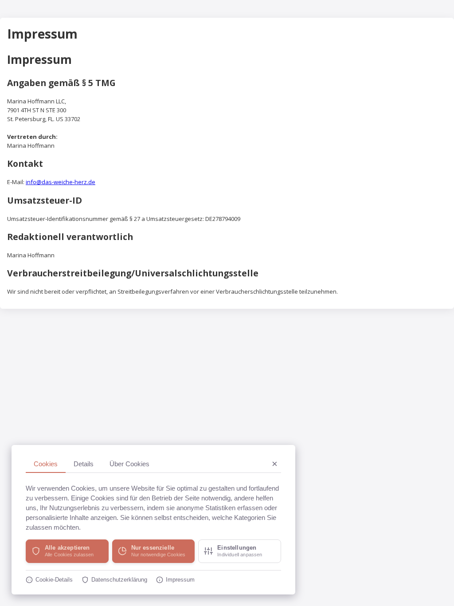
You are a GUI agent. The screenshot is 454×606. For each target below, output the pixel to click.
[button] (67, 551)
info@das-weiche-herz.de (60, 182)
